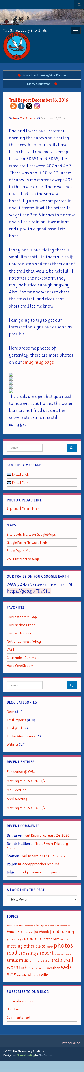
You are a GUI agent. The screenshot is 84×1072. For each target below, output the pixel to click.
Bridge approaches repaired (38, 864)
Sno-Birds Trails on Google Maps (31, 534)
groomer (32, 938)
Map (62, 939)
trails (57, 960)
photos (63, 945)
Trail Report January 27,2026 (42, 856)
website (21, 975)
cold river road (52, 925)
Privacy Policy (70, 1043)
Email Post (16, 931)
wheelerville (37, 974)
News (11, 712)
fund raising (62, 931)
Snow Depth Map (19, 550)
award (19, 925)
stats (32, 961)
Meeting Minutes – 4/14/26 (27, 781)
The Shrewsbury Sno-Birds (25, 30)
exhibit (29, 932)
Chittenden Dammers (23, 657)
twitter (34, 968)
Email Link (20, 474)
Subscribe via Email (22, 1001)
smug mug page (38, 362)
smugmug (18, 960)
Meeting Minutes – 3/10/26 (27, 808)
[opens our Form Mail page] (9, 482)
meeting (15, 946)
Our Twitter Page (19, 633)
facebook (41, 931)
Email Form (21, 482)
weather (53, 967)
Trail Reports (27, 118)
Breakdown (29, 925)
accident (11, 925)
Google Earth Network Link (27, 542)
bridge (40, 925)
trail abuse (45, 961)
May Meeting (16, 790)
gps (21, 939)
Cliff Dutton (45, 1055)
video (42, 968)
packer (50, 946)
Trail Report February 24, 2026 (46, 835)
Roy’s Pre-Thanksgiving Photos (44, 75)
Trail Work (15, 728)
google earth (13, 939)
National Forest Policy (24, 641)
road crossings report (30, 953)
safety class (59, 953)
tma (37, 961)
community (66, 925)
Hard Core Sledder (20, 666)
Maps (68, 939)
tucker (24, 967)
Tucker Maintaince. (21, 736)
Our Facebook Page (21, 625)
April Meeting (17, 799)
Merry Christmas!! (40, 84)
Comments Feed (18, 1017)
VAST (10, 649)
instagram (51, 939)
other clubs (35, 946)
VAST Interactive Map (23, 559)
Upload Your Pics (23, 508)
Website (12, 744)
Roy (15, 118)
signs (68, 953)
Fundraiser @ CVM (21, 772)
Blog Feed (14, 1009)
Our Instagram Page (22, 617)
